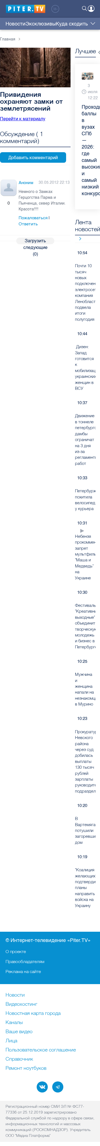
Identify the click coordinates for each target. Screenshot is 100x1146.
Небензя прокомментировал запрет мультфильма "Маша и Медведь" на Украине (85, 557)
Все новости (78, 238)
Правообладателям (25, 961)
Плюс (3, 203)
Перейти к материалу (22, 118)
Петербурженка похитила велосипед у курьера (85, 499)
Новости (16, 24)
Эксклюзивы (41, 24)
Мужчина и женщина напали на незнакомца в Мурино (85, 689)
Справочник (19, 1059)
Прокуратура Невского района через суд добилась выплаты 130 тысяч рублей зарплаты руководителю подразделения (85, 761)
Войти (91, 8)
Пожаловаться (33, 217)
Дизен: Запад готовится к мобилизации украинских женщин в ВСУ (85, 367)
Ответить (28, 223)
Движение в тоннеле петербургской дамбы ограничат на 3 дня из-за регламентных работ (85, 439)
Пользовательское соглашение (41, 1050)
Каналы (14, 1022)
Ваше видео (19, 1032)
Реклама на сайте (23, 971)
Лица (11, 1041)
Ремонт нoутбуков (26, 1068)
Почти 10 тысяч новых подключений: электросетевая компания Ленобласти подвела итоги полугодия (85, 292)
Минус (14, 203)
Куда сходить (72, 24)
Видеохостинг (21, 1004)
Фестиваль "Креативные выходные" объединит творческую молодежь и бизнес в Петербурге (85, 626)
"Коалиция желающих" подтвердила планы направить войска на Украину (85, 887)
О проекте (16, 951)
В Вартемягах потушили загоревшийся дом (85, 830)
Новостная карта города (33, 1013)
